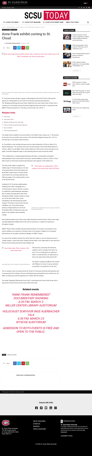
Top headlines (14, 29)
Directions (36, 426)
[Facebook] (79, 8)
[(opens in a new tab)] (67, 84)
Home (3, 27)
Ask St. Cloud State (39, 421)
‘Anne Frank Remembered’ (11, 130)
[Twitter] (81, 8)
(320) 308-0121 (7, 434)
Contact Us (36, 423)
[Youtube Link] (46, 408)
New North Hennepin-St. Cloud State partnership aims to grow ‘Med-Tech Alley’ (81, 92)
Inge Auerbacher (8, 128)
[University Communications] (3, 43)
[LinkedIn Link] (50, 408)
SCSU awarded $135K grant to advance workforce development (81, 55)
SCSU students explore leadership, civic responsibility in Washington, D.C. (80, 63)
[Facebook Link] (36, 408)
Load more (76, 70)
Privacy (70, 435)
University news (10, 27)
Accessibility (64, 435)
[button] (88, 22)
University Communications (13, 43)
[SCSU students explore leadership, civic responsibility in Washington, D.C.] (67, 64)
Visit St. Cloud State (39, 429)
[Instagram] (86, 8)
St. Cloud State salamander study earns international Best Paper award (80, 101)
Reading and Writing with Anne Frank (13, 122)
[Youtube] (89, 8)
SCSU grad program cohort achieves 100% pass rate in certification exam (80, 46)
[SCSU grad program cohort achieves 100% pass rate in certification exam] (67, 47)
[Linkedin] (84, 8)
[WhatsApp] (27, 48)
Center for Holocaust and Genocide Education (15, 125)
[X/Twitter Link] (41, 408)
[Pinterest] (23, 48)
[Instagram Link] (55, 408)
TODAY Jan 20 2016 (11, 354)
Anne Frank (7, 116)
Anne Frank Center (9, 119)
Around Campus (19, 27)
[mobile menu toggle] (86, 3)
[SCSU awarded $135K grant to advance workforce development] (67, 55)
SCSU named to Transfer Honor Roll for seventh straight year (81, 84)
